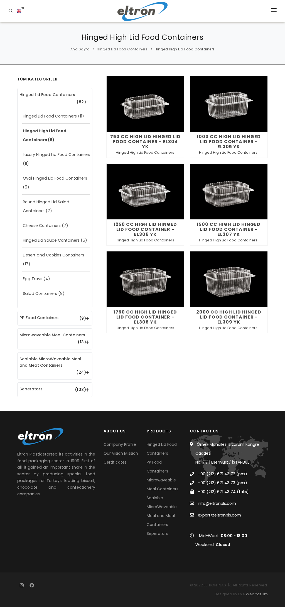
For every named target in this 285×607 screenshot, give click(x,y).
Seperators (31, 389)
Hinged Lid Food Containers (122, 49)
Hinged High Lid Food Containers (185, 49)
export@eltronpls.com (219, 515)
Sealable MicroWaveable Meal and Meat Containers (50, 362)
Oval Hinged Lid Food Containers (55, 178)
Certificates (115, 462)
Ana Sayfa (80, 49)
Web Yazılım (257, 594)
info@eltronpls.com (217, 503)
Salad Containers (40, 293)
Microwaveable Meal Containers (52, 335)
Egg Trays (32, 279)
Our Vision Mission (121, 453)
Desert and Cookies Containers (53, 255)
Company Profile (120, 444)
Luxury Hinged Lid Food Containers (56, 154)
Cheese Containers (42, 225)
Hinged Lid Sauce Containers (51, 240)
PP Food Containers (39, 317)
